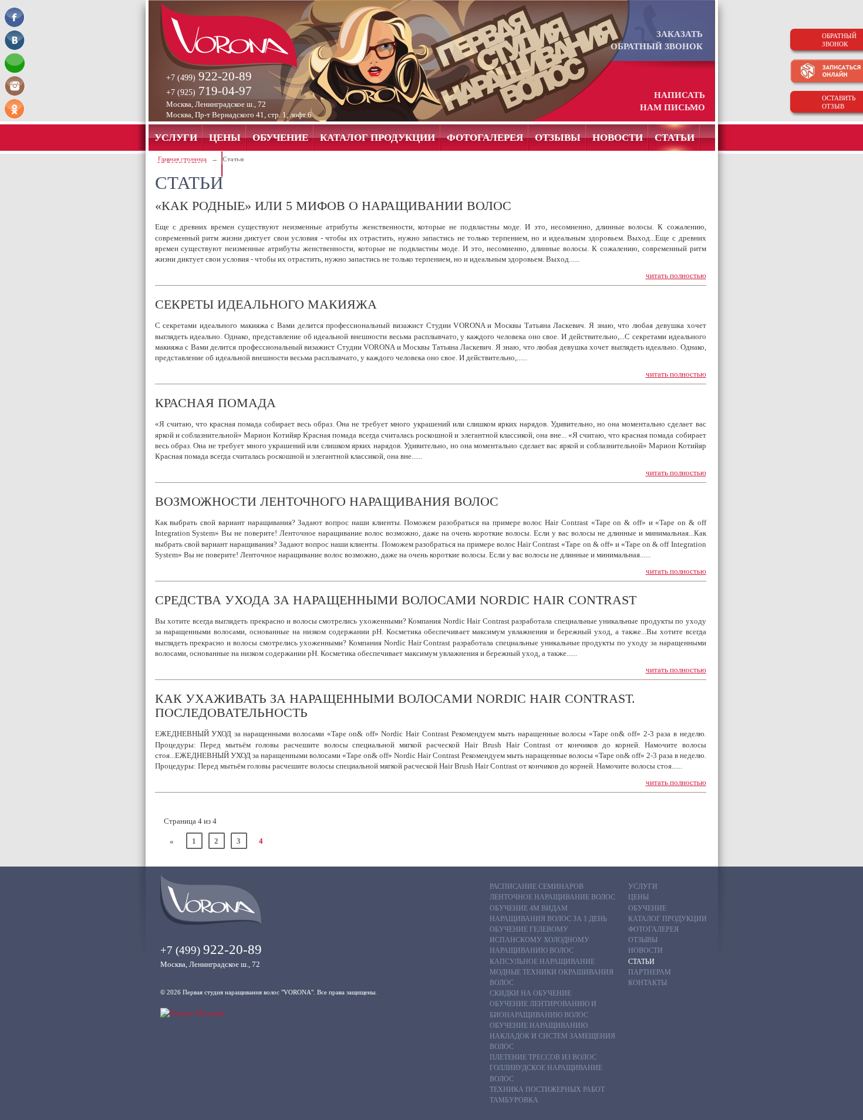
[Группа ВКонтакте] (15, 40)
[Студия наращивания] (249, 36)
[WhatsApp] (15, 63)
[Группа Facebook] (15, 17)
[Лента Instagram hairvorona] (15, 86)
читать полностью (676, 275)
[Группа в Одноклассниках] (15, 109)
